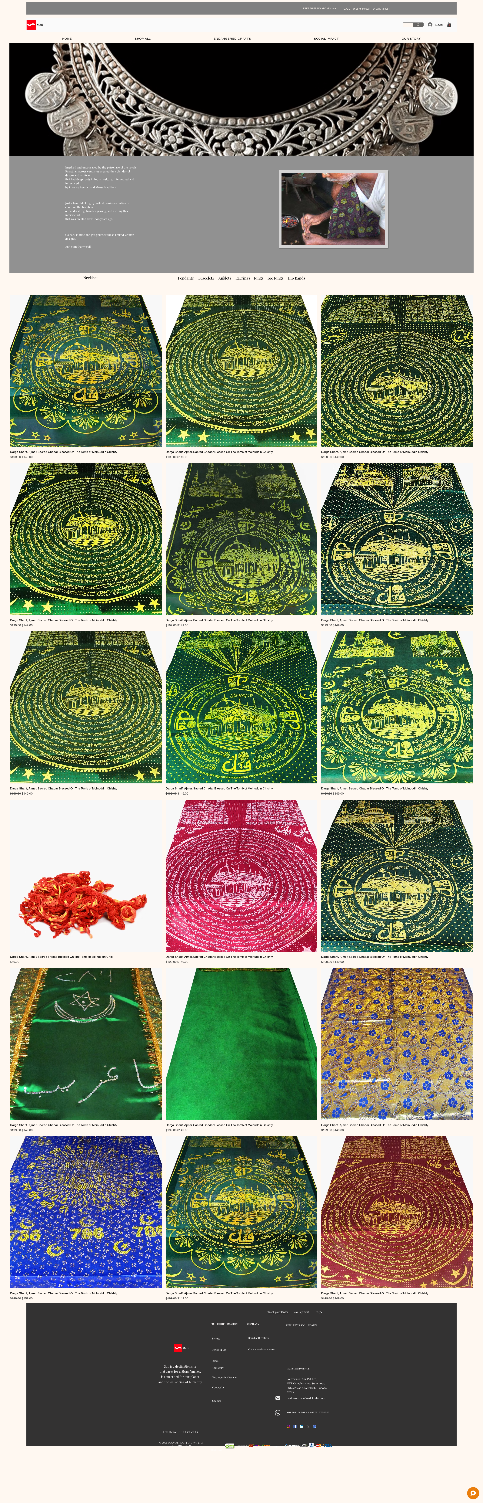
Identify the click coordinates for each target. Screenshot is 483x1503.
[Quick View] (86, 371)
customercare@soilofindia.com (306, 1398)
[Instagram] (288, 1426)
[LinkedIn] (301, 1426)
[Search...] (418, 25)
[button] (449, 24)
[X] (308, 1426)
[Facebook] (295, 1426)
